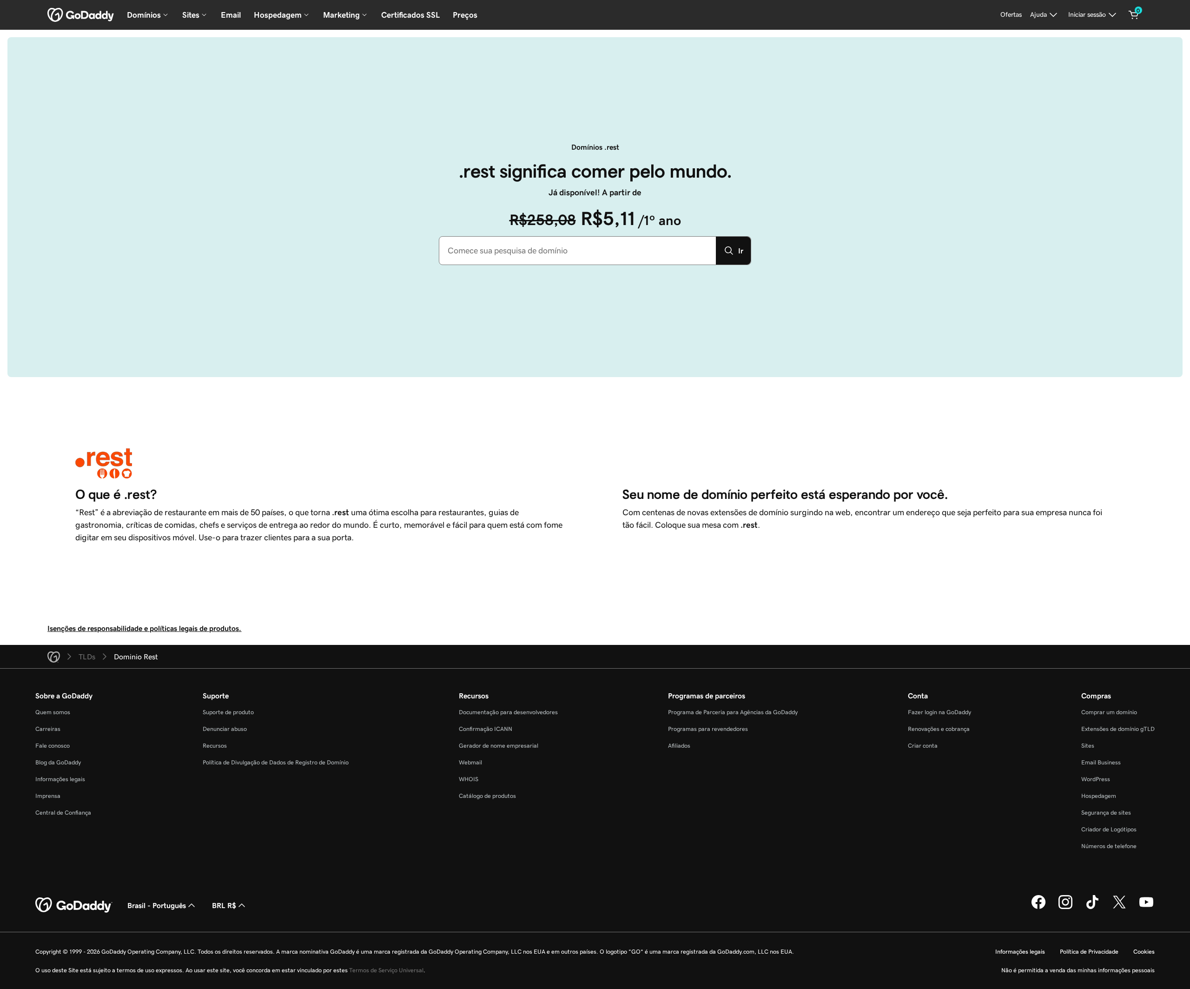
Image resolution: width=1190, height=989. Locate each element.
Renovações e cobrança (939, 729)
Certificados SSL (410, 15)
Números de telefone (1109, 846)
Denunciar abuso (225, 729)
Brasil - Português (156, 905)
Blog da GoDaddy (58, 762)
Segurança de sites (1106, 813)
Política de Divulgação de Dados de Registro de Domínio (276, 762)
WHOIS (468, 779)
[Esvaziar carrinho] (1133, 14)
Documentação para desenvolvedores (508, 712)
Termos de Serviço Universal (386, 970)
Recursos (215, 746)
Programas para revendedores (708, 729)
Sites (1087, 746)
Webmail (470, 762)
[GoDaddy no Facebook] (1038, 907)
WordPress (1095, 779)
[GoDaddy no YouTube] (1146, 907)
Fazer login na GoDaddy (939, 712)
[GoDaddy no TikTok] (1092, 907)
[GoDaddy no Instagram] (1065, 907)
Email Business (1101, 762)
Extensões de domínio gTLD (1118, 729)
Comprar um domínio (1109, 712)
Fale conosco (52, 746)
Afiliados (679, 746)
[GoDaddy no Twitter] (1119, 907)
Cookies (1144, 952)
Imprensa (47, 796)
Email (231, 15)
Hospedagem (1098, 796)
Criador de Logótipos (1109, 829)
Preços (465, 15)
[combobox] (577, 251)
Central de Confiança (63, 813)
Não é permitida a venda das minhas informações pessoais (1078, 970)
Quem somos (52, 712)
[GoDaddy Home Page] (73, 905)
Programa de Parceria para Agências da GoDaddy (733, 712)
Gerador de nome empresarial (498, 746)
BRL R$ (224, 905)
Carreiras (47, 729)
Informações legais (60, 779)
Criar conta (923, 746)
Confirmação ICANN (485, 729)
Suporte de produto (228, 712)
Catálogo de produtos (487, 796)
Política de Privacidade (1089, 952)
